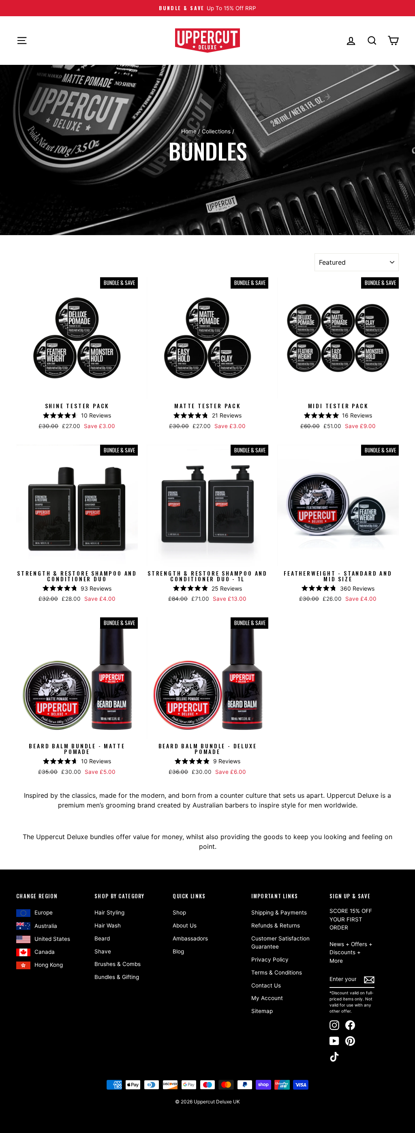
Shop (179, 912)
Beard (102, 938)
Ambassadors (190, 938)
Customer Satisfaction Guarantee (280, 942)
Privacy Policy (270, 959)
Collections (216, 131)
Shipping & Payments (279, 912)
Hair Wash (107, 925)
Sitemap (262, 1011)
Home (189, 131)
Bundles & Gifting (116, 977)
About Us (185, 925)
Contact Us (266, 985)
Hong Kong (48, 965)
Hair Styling (109, 912)
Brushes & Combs (117, 964)
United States (52, 939)
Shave (102, 951)
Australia (45, 926)
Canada (44, 952)
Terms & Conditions (276, 972)
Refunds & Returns (275, 925)
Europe (43, 912)
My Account (267, 998)
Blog (178, 951)
